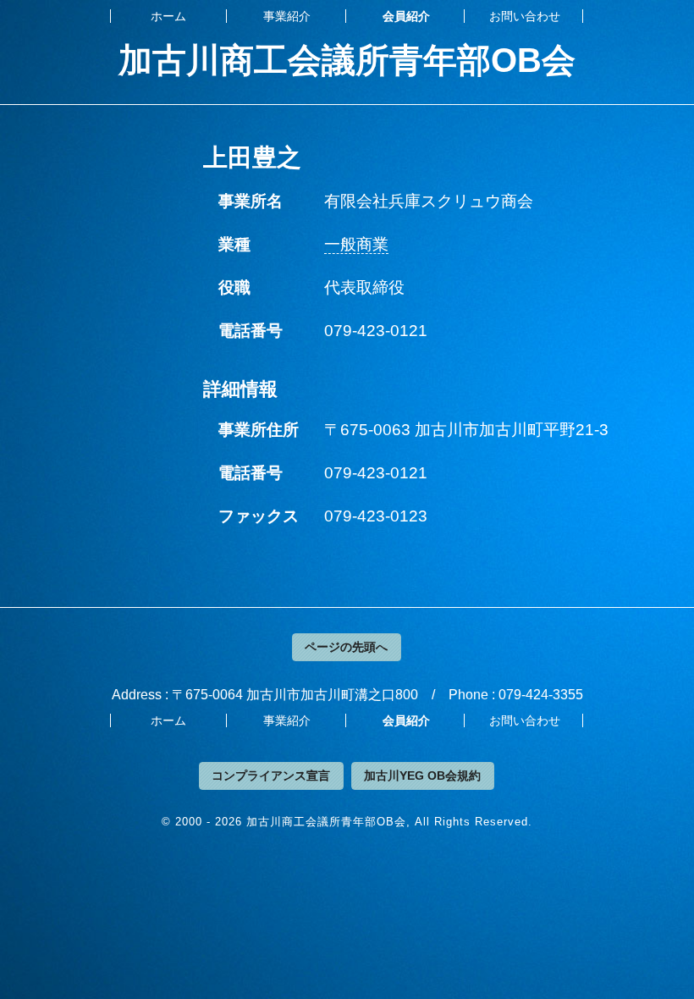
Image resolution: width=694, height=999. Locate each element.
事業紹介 (287, 16)
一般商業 (356, 244)
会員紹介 (406, 16)
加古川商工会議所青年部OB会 (347, 60)
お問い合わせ (524, 16)
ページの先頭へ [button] (346, 647)
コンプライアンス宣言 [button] (271, 775)
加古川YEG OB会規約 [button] (422, 775)
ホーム (168, 16)
